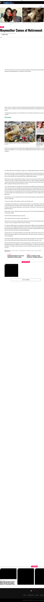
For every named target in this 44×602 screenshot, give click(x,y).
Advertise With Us (31, 595)
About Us (37, 595)
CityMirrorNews (5, 34)
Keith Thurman (38, 250)
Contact (24, 595)
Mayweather (7, 251)
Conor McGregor (22, 250)
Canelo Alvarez (15, 250)
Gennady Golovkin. (30, 250)
